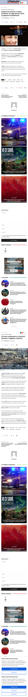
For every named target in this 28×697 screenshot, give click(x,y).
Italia (6, 9)
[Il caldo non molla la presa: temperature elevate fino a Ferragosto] (14, 189)
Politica (5, 7)
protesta (3, 81)
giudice (18, 79)
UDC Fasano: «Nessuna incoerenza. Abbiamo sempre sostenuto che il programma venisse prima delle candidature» (18, 321)
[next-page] (4, 205)
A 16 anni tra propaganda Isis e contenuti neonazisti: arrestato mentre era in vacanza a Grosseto (14, 143)
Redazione (14, 110)
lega (22, 79)
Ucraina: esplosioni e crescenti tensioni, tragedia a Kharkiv (22, 96)
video (23, 81)
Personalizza (14, 690)
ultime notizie (12, 81)
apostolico (10, 79)
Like (5, 248)
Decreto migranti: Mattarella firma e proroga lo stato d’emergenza (7, 96)
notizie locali (11, 9)
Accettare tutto (14, 687)
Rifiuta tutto (14, 694)
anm (6, 79)
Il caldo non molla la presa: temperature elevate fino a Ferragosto (14, 200)
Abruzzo (11, 308)
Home (2, 7)
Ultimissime (18, 81)
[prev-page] (2, 205)
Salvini (7, 81)
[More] (25, 22)
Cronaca (11, 281)
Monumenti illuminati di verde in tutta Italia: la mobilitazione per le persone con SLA (14, 172)
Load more (14, 326)
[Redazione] (2, 18)
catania (14, 79)
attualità (14, 169)
